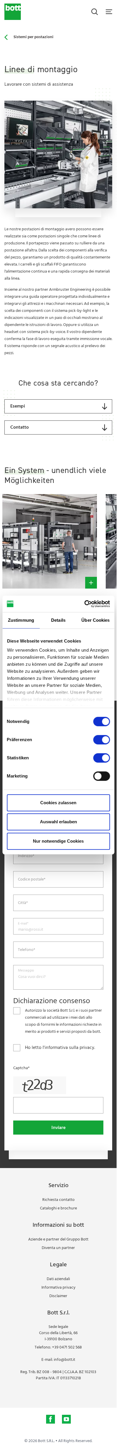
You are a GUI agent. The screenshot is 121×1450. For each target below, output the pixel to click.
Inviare (58, 1128)
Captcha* (21, 1068)
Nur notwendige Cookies (58, 841)
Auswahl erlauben (58, 821)
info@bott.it (64, 1360)
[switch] (101, 739)
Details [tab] (58, 620)
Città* (23, 903)
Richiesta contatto (58, 1199)
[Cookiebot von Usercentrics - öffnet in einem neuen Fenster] (84, 604)
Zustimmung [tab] (21, 620)
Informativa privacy (58, 1287)
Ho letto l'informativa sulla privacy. (60, 1047)
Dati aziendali (58, 1279)
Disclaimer (58, 1296)
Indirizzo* (26, 856)
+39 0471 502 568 (67, 1347)
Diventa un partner (58, 1248)
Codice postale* (32, 879)
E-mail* (23, 924)
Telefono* (26, 950)
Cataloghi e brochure (58, 1208)
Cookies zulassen (58, 802)
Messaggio (26, 971)
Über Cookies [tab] (95, 620)
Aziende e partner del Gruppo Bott (58, 1239)
